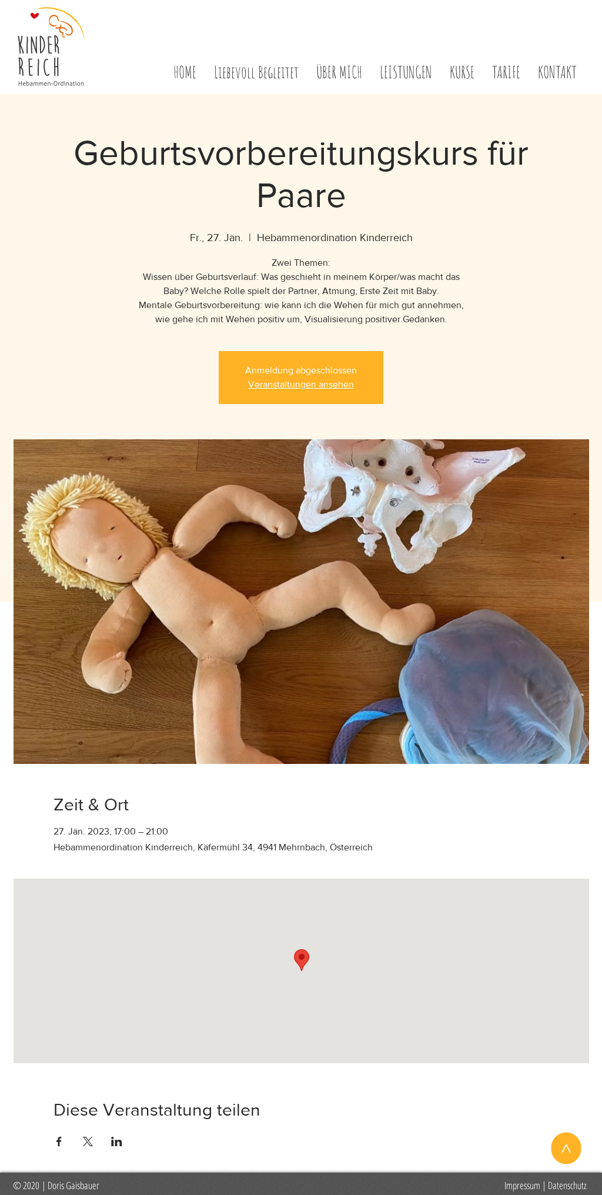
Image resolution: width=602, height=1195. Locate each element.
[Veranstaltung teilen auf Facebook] (59, 1141)
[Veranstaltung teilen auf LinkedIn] (116, 1141)
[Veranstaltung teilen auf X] (87, 1141)
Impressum (522, 1185)
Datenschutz (567, 1185)
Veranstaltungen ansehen (301, 384)
